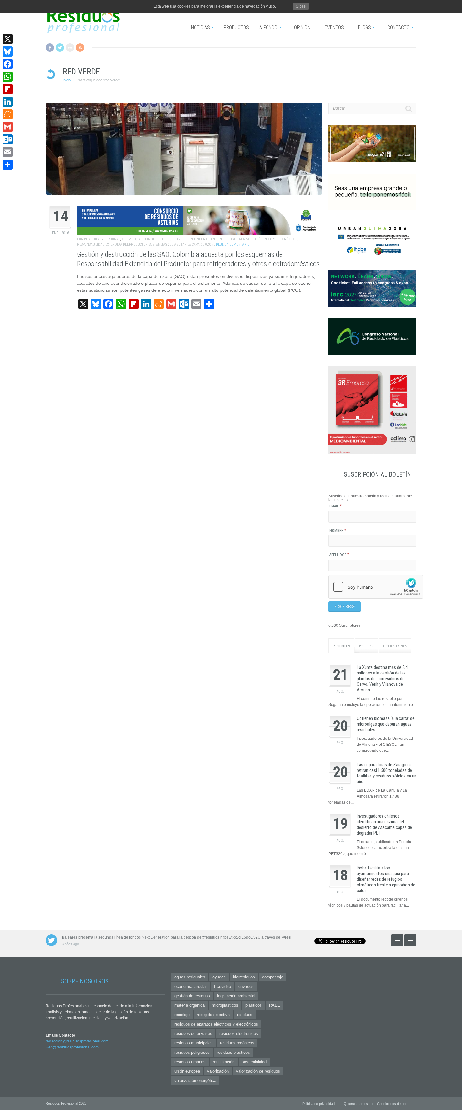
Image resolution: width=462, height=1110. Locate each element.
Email (335, 506)
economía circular (190, 986)
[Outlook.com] (7, 139)
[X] (7, 39)
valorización (218, 1071)
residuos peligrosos (192, 1052)
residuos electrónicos (238, 1033)
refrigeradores (203, 239)
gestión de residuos (154, 239)
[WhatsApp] (7, 76)
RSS (80, 47)
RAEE (274, 1005)
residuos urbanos (190, 1061)
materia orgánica (189, 1005)
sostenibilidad (254, 1061)
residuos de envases (193, 1033)
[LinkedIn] (7, 101)
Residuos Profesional (102, 239)
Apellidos (339, 555)
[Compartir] (7, 164)
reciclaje (182, 1014)
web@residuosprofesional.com (72, 1047)
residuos (244, 1014)
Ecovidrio (222, 986)
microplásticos (225, 1005)
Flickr (70, 47)
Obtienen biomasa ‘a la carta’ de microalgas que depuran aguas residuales (386, 724)
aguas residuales (189, 977)
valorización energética (195, 1080)
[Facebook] (7, 64)
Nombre (337, 530)
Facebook (50, 47)
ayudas (219, 977)
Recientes (341, 646)
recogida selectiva (213, 1014)
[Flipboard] (7, 89)
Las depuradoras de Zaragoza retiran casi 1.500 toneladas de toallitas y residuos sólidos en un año (386, 773)
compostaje (272, 977)
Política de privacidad (318, 1104)
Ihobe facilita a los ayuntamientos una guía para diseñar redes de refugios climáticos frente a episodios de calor (386, 879)
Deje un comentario (233, 244)
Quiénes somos (356, 1104)
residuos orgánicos (237, 1043)
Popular (366, 646)
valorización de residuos (258, 1071)
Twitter (60, 47)
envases (246, 986)
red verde (180, 239)
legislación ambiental (236, 996)
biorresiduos (244, 977)
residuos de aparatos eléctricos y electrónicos (258, 239)
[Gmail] (7, 127)
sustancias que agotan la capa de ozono (182, 244)
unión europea (187, 1071)
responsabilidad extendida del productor (112, 244)
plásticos (253, 1005)
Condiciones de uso (392, 1104)
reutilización (223, 1061)
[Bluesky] (7, 51)
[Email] (7, 152)
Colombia (128, 239)
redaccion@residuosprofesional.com (77, 1041)
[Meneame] (7, 114)
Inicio (67, 80)
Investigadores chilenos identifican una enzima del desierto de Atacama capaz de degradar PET (384, 824)
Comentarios (395, 646)
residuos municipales (193, 1043)
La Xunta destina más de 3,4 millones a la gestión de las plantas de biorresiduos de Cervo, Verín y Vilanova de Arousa (382, 678)
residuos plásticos (233, 1052)
